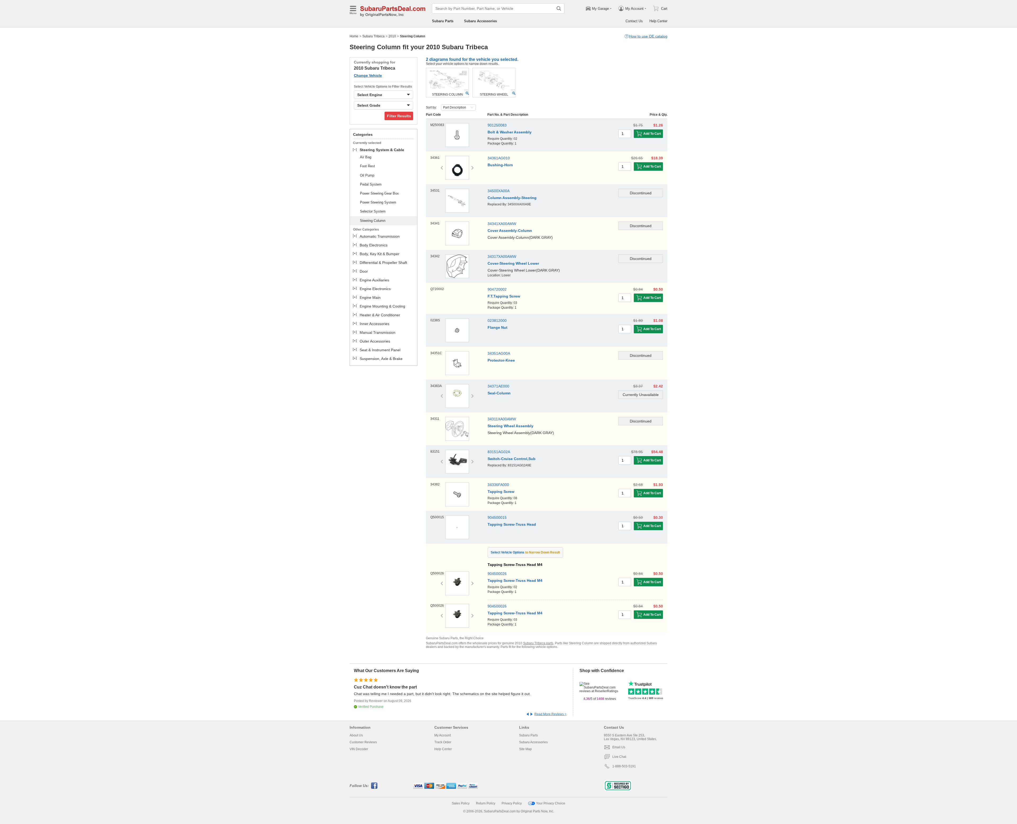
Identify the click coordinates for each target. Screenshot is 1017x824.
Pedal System (371, 184)
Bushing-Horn (500, 165)
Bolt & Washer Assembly (510, 132)
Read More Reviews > (550, 714)
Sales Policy (461, 803)
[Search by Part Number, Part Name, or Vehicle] (559, 8)
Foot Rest (367, 166)
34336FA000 (498, 485)
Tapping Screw (501, 491)
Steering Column (372, 221)
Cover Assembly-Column (510, 230)
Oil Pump (367, 175)
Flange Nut (497, 327)
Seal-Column (499, 393)
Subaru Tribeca (373, 36)
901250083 (497, 125)
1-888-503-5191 (624, 766)
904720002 (497, 289)
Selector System (373, 211)
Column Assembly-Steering (512, 198)
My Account (442, 735)
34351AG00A (499, 353)
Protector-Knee (501, 360)
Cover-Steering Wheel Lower (513, 263)
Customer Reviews (363, 742)
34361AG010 (499, 158)
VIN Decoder (359, 749)
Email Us (618, 747)
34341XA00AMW (502, 224)
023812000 (497, 320)
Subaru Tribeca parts (538, 643)
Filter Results (399, 116)
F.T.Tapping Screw (504, 296)
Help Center (658, 21)
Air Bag (365, 157)
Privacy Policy (512, 803)
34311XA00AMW (502, 419)
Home (354, 36)
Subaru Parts (442, 21)
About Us (356, 735)
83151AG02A (499, 452)
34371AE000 (498, 386)
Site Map (525, 749)
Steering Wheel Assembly (510, 426)
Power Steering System (378, 202)
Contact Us (634, 21)
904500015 (497, 517)
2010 (392, 36)
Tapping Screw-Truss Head (512, 524)
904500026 (497, 573)
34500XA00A (499, 191)
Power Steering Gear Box (379, 193)
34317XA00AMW (502, 256)
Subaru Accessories (480, 21)
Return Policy (485, 803)
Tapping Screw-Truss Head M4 (515, 580)
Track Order (442, 742)
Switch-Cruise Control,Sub (512, 459)
